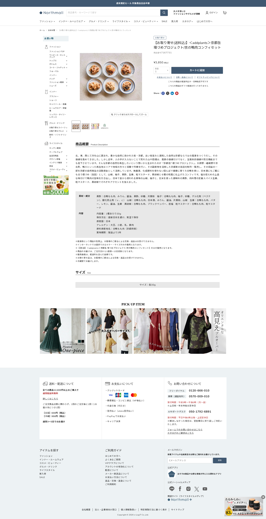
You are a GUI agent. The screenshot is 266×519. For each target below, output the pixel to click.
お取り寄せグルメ (56, 131)
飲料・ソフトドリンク (57, 136)
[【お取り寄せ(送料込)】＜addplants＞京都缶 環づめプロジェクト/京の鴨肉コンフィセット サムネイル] (76, 126)
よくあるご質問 (113, 459)
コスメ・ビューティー (145, 21)
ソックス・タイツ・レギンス (57, 115)
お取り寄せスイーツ (57, 127)
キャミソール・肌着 (57, 104)
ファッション (46, 21)
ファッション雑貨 (56, 82)
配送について (111, 470)
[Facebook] (180, 489)
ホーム (42, 30)
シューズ (52, 86)
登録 (220, 460)
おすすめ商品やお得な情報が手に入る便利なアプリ (199, 474)
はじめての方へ (204, 21)
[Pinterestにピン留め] (176, 93)
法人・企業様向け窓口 (106, 509)
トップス (53, 60)
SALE (164, 21)
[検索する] (164, 13)
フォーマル (54, 71)
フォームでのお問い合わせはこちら (185, 429)
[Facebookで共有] (163, 93)
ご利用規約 (110, 484)
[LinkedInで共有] (172, 93)
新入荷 (174, 21)
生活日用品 (53, 156)
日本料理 (51, 30)
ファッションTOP (57, 51)
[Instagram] (188, 489)
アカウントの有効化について (119, 466)
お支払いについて (164, 77)
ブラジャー (54, 96)
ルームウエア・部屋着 (57, 109)
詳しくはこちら (50, 398)
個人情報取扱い (128, 509)
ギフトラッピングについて (208, 77)
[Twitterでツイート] (167, 93)
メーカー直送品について (117, 473)
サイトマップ (177, 509)
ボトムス (53, 64)
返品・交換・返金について (118, 480)
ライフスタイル (120, 21)
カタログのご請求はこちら (180, 433)
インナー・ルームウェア (51, 459)
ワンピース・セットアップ (57, 56)
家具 (51, 166)
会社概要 (86, 509)
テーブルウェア (56, 152)
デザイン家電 (54, 159)
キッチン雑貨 (55, 148)
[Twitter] (197, 489)
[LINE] (172, 489)
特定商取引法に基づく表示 (154, 509)
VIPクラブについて (114, 463)
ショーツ (53, 100)
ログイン (213, 12)
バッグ (52, 79)
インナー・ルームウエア (71, 21)
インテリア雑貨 (55, 162)
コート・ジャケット (57, 67)
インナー (53, 75)
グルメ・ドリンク (98, 21)
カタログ (187, 21)
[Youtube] (205, 489)
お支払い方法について (116, 477)
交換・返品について (184, 77)
